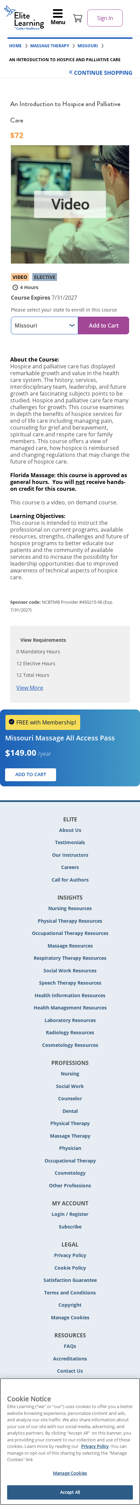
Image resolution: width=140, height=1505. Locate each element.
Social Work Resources (70, 970)
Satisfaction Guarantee (70, 1280)
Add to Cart (104, 325)
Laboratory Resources (70, 1020)
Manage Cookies (70, 1317)
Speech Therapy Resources (70, 983)
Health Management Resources (70, 1007)
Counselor (70, 1098)
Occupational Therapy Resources (70, 933)
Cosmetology (70, 1173)
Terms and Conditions (70, 1292)
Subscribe (70, 1226)
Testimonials (70, 842)
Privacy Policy (70, 1255)
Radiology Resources (70, 1032)
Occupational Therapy (70, 1160)
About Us (70, 830)
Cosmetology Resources (70, 1045)
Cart (78, 18)
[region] (70, 1441)
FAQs (70, 1346)
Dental (70, 1111)
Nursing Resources (70, 908)
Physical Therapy (70, 1123)
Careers (70, 867)
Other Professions (70, 1185)
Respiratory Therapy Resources (70, 958)
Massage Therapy (70, 1136)
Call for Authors (70, 879)
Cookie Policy (70, 1268)
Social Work (70, 1086)
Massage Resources (70, 945)
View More (29, 687)
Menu (58, 22)
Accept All (70, 1492)
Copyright (70, 1305)
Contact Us (70, 1371)
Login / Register (70, 1214)
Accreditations (70, 1358)
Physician (70, 1148)
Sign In (105, 18)
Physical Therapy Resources (70, 921)
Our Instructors (70, 855)
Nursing (70, 1073)
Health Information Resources (70, 995)
